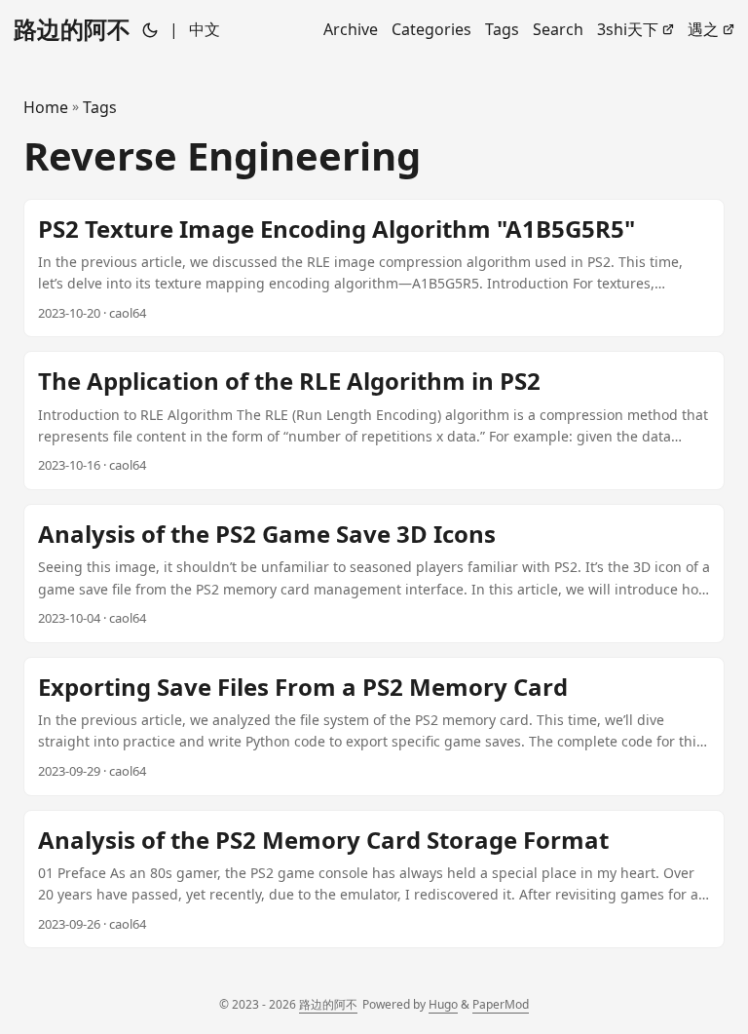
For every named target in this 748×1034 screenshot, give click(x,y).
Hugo (443, 1004)
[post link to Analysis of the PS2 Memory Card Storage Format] (374, 879)
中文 (204, 29)
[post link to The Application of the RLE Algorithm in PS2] (374, 420)
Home (45, 107)
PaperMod (500, 1004)
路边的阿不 (72, 29)
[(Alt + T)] (150, 29)
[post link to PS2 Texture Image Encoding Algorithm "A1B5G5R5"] (374, 268)
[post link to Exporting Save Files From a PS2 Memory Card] (374, 726)
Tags (100, 107)
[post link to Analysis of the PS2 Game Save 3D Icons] (374, 573)
